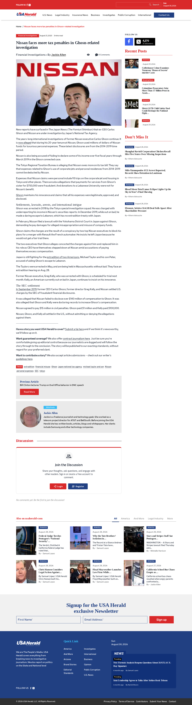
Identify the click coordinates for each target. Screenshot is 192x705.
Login (58, 486)
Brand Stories (70, 664)
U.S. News (47, 15)
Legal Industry (62, 15)
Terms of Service (126, 701)
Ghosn (54, 367)
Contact (172, 701)
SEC (37, 371)
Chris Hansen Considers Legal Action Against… (51, 571)
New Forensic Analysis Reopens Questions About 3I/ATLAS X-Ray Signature (142, 664)
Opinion (87, 664)
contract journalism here (76, 338)
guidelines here (24, 359)
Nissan (108, 367)
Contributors (142, 701)
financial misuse (42, 367)
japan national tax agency (70, 367)
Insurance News (80, 15)
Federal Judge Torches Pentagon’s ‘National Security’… (50, 539)
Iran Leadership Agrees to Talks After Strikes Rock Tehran (140, 680)
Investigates (109, 15)
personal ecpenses (25, 371)
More (170, 518)
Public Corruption (126, 15)
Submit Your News (158, 701)
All (115, 518)
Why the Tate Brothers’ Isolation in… (104, 537)
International (144, 15)
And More (139, 518)
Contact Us (164, 15)
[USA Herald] (26, 14)
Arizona (67, 659)
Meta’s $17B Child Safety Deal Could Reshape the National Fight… (156, 110)
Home (19, 26)
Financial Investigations (27, 36)
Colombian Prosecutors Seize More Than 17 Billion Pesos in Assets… (155, 90)
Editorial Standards (68, 671)
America (125, 518)
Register (78, 486)
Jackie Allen (58, 54)
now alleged (24, 143)
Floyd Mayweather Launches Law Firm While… (107, 571)
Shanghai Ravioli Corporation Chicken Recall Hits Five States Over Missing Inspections (147, 152)
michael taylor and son (93, 367)
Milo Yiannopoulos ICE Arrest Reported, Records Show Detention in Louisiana (145, 171)
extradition (29, 367)
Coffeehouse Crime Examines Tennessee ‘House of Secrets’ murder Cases (155, 70)
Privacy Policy (110, 701)
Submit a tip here (74, 329)
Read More (29, 392)
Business (95, 15)
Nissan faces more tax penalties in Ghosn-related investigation (54, 26)
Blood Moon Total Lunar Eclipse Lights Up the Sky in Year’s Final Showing (148, 190)
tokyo (42, 371)
